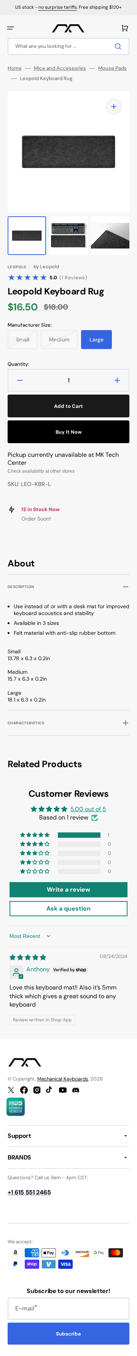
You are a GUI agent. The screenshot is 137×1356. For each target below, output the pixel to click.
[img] (28, 957)
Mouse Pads (112, 68)
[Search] (119, 46)
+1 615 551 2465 (29, 1192)
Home (15, 68)
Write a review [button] (68, 890)
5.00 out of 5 (88, 809)
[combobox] (68, 46)
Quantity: (18, 364)
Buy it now (69, 432)
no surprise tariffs (57, 7)
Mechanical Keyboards (62, 1079)
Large (100, 342)
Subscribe (68, 1334)
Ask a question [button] (68, 908)
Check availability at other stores (41, 471)
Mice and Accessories (60, 68)
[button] (10, 28)
